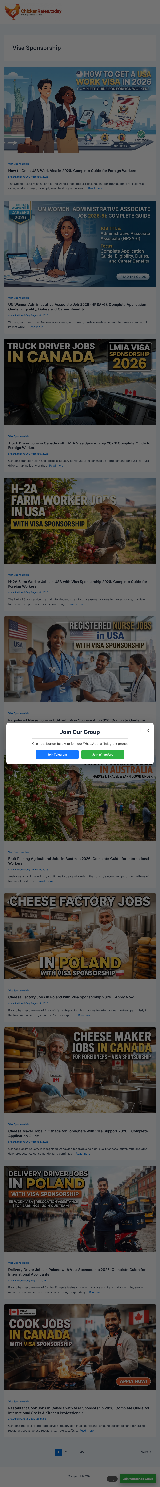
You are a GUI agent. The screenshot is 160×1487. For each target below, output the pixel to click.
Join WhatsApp (102, 754)
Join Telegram (57, 754)
